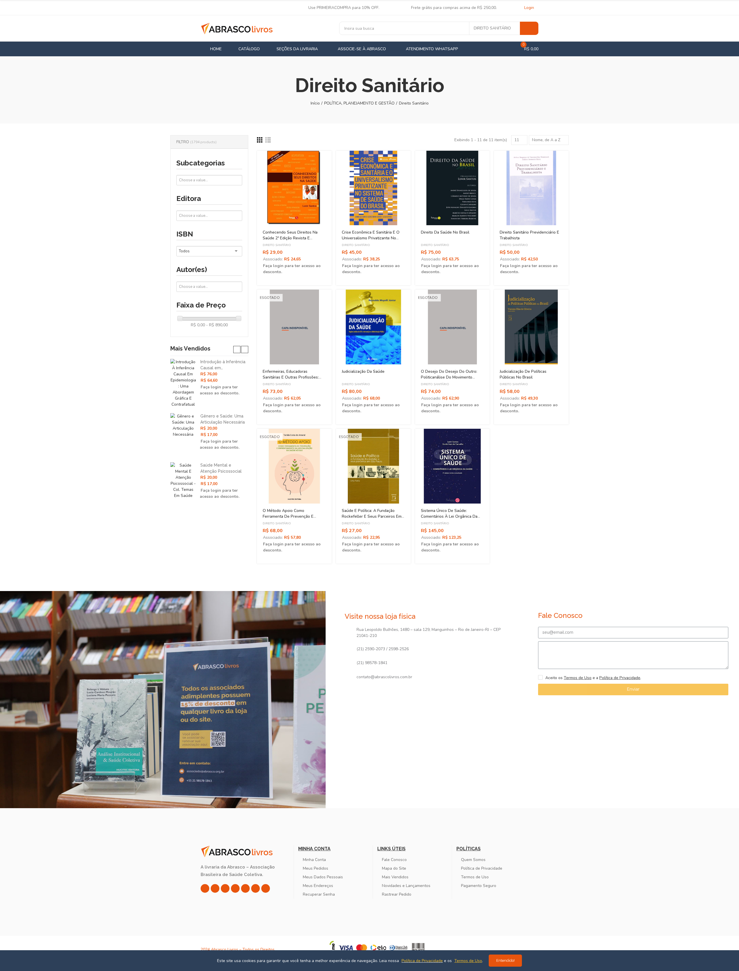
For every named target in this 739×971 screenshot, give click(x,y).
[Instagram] (205, 888)
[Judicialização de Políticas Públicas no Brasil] (531, 327)
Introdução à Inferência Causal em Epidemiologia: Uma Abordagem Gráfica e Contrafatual (222, 365)
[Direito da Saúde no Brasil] (452, 188)
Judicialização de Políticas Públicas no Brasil (523, 374)
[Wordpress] (265, 888)
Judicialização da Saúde (363, 371)
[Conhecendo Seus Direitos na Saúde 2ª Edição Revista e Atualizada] (294, 188)
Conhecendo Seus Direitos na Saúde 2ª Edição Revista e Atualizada (290, 238)
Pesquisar (529, 28)
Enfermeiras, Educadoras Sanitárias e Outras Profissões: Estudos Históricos (291, 377)
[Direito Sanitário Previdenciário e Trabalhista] (531, 188)
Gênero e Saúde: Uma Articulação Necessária (222, 419)
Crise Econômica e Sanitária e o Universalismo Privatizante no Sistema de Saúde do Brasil (371, 238)
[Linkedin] (235, 888)
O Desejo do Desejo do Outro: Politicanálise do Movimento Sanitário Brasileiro (449, 377)
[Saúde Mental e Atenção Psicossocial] (183, 480)
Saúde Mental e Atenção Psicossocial (221, 468)
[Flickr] (255, 888)
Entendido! (505, 960)
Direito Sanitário (492, 28)
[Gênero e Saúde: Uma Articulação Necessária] (183, 425)
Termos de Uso (577, 678)
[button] (236, 349)
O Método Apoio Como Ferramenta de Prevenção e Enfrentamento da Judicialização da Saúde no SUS (292, 519)
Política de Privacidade (619, 678)
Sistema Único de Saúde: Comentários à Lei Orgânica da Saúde (449, 516)
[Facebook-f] (215, 888)
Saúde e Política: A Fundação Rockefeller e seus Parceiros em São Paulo (372, 516)
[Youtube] (245, 888)
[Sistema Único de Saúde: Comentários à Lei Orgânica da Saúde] (452, 466)
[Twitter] (225, 888)
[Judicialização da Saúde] (373, 327)
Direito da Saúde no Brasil (445, 232)
